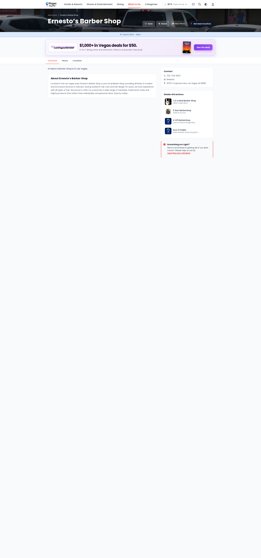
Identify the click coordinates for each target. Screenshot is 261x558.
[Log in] (212, 4)
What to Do (134, 4)
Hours (65, 60)
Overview (52, 60)
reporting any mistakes (178, 153)
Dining (120, 4)
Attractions (52, 15)
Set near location (200, 23)
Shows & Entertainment (100, 4)
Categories (151, 4)
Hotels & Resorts (73, 4)
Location (77, 60)
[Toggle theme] (205, 4)
